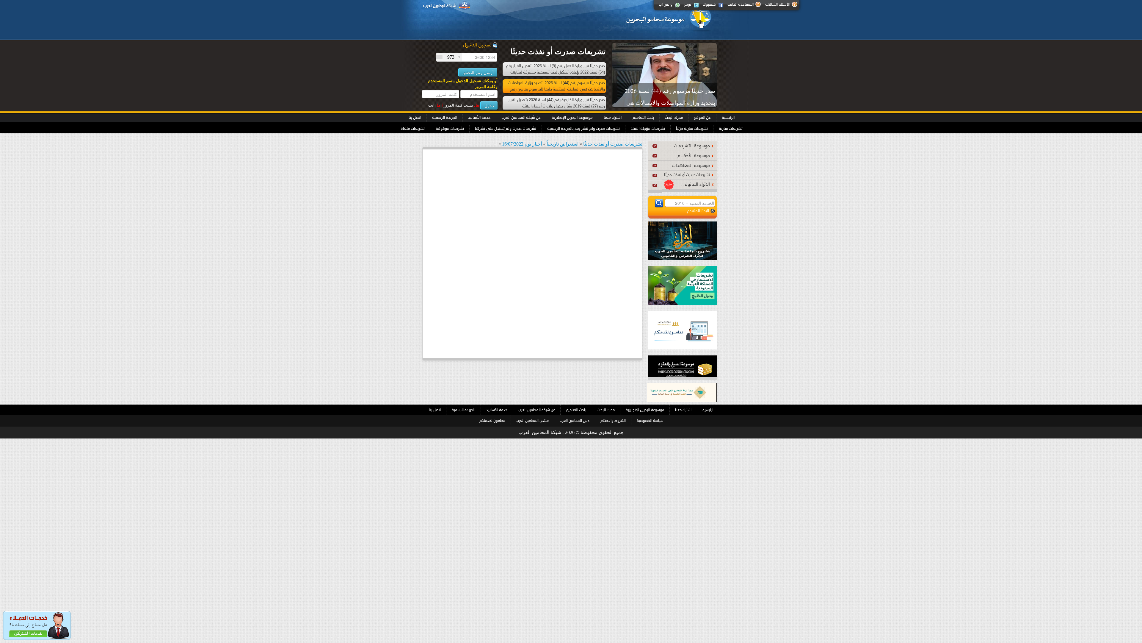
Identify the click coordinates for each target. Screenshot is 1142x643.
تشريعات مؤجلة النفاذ (648, 128)
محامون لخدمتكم (492, 420)
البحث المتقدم (698, 211)
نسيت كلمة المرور (460, 105)
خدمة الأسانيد (479, 117)
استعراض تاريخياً (562, 143)
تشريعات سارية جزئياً (692, 128)
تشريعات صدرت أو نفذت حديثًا (687, 175)
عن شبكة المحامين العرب (521, 117)
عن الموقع (702, 117)
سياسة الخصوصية (650, 420)
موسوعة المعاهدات (691, 166)
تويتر (687, 4)
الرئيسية (728, 117)
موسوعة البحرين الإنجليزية (572, 117)
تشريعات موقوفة (450, 128)
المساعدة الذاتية (740, 4)
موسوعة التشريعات (692, 146)
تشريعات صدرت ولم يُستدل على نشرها (505, 128)
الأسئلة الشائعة (777, 4)
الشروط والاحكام (613, 420)
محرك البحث (674, 117)
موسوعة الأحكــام (693, 156)
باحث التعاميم (643, 117)
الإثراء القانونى (695, 184)
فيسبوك (709, 4)
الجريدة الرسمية (444, 117)
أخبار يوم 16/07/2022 (522, 143)
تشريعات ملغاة (413, 128)
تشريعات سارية (731, 128)
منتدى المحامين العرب (532, 420)
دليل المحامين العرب (574, 420)
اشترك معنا (613, 117)
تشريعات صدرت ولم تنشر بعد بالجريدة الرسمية (583, 128)
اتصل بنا (415, 117)
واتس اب (665, 4)
